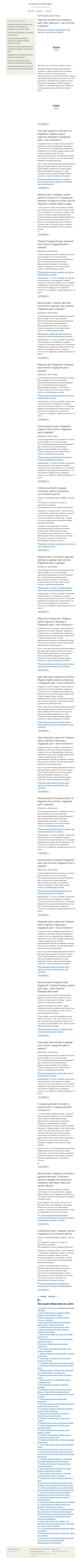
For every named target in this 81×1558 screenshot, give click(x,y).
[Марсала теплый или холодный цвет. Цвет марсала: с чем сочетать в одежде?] (56, 30)
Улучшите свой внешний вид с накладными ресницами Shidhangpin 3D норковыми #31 (55, 1460)
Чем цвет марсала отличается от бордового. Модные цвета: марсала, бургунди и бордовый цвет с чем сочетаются (55, 135)
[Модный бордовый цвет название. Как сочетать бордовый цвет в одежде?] (56, 273)
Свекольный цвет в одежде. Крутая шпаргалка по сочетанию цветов (56, 1232)
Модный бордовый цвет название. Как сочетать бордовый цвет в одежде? (56, 244)
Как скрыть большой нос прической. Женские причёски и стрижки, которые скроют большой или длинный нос (56, 1454)
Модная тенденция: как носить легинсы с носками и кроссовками (53, 1330)
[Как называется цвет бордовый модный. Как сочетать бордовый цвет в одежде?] (56, 458)
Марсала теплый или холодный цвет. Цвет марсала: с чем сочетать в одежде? (56, 22)
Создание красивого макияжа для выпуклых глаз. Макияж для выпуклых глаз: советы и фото (19, 26)
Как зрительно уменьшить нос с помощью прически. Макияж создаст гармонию (54, 1474)
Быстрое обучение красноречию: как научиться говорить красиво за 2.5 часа (56, 1405)
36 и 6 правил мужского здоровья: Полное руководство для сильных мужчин (54, 1314)
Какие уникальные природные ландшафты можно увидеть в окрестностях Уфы (54, 1323)
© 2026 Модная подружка (14, 1549)
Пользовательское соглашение (42, 1549)
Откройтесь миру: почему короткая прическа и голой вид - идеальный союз (20, 49)
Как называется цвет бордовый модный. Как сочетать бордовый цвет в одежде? (55, 429)
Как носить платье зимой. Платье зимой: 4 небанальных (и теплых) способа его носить (54, 1493)
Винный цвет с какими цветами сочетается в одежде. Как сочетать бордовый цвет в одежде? (56, 305)
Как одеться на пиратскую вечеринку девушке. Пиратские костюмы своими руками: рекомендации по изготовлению (56, 1540)
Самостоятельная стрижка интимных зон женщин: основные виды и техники (54, 1505)
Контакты (32, 1549)
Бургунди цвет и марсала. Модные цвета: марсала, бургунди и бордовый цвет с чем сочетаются (56, 924)
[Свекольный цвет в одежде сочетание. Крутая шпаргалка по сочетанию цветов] (56, 545)
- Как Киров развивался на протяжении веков (56, 1363)
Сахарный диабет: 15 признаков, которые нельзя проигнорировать (54, 1517)
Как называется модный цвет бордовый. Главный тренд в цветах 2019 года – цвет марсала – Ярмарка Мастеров (56, 987)
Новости (39, 10)
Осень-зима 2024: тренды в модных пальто (56, 1449)
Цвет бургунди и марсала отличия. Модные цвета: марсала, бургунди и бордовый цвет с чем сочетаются (56, 679)
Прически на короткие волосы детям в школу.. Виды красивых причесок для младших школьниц (56, 1489)
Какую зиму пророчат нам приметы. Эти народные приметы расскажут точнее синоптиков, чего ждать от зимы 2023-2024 (56, 1523)
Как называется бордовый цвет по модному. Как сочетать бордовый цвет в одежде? (56, 801)
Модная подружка (40, 3)
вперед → (53, 1296)
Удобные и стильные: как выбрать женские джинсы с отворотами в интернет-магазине (55, 1390)
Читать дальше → (44, 124)
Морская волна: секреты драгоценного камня (56, 1423)
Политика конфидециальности (37, 1551)
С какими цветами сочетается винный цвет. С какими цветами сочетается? (54, 1107)
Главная (30, 10)
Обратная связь (55, 1549)
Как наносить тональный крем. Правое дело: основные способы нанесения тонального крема (55, 1484)
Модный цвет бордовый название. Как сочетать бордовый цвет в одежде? (56, 367)
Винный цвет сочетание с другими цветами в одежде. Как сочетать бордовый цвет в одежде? (56, 559)
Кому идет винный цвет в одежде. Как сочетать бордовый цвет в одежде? (55, 1045)
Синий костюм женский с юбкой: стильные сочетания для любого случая (54, 1436)
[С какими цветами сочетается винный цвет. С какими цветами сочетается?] (56, 1163)
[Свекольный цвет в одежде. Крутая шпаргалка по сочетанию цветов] (56, 1284)
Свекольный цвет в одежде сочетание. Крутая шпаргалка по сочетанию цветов (53, 491)
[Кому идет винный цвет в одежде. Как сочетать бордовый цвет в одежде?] (56, 1074)
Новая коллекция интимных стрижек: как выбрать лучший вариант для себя (18, 40)
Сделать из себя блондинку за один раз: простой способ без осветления (53, 1414)
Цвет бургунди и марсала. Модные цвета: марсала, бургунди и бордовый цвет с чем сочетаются (56, 740)
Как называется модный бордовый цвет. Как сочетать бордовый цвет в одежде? (56, 862)
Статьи (48, 10)
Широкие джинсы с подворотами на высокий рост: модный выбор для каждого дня (55, 1371)
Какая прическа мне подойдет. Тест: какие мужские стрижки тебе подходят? (54, 1469)
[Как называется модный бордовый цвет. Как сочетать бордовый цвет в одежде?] (56, 892)
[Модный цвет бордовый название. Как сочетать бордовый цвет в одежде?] (56, 396)
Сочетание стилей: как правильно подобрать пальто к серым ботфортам (55, 1409)
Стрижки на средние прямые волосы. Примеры (57, 1502)
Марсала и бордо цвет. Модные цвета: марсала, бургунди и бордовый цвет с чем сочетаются (55, 621)
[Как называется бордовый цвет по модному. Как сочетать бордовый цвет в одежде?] (56, 830)
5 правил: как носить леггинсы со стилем (54, 1327)
